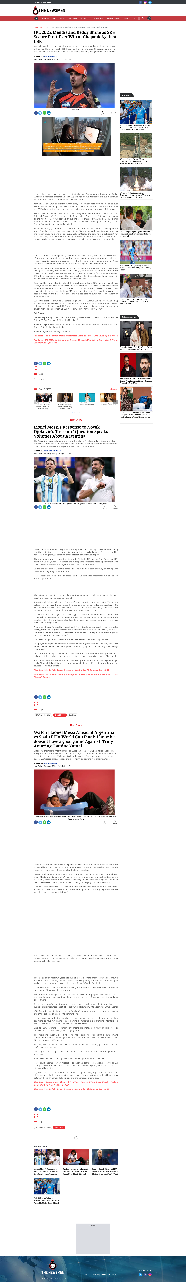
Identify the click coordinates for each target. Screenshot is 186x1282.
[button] (143, 18)
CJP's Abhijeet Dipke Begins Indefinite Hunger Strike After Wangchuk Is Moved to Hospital (135, 233)
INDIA (54, 18)
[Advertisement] (104, 10)
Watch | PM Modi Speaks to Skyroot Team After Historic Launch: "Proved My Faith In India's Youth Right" (135, 195)
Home (36, 27)
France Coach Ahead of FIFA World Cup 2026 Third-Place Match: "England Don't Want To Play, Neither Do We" (105, 1171)
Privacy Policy (61, 1278)
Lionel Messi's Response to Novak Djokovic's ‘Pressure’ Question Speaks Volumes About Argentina (76, 503)
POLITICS (45, 18)
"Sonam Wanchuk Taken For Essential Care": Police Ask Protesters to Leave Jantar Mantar (135, 301)
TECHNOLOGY (98, 18)
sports (42, 27)
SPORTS (127, 18)
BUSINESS (73, 18)
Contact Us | (51, 1278)
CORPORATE (85, 18)
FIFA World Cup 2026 (43, 715)
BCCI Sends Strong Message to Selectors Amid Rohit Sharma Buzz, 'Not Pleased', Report (136, 267)
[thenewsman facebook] (140, 2)
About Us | (43, 1278)
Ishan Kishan (76, 109)
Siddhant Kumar (52, 451)
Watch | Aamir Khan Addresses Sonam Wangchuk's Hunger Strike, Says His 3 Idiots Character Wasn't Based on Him (135, 414)
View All (114, 389)
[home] (36, 18)
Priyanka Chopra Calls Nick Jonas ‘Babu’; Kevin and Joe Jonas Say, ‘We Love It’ (136, 348)
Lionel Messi (59, 1127)
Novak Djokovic (60, 715)
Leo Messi (72, 715)
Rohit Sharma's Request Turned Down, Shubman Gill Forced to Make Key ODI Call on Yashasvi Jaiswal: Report (47, 1200)
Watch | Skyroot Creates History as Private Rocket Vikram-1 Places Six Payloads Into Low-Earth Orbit (133, 161)
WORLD (63, 18)
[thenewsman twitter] (150, 2)
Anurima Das (50, 56)
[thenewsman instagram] (145, 2)
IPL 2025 (39, 379)
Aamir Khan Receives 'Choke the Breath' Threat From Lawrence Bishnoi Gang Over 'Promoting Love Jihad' (136, 380)
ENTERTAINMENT (114, 18)
